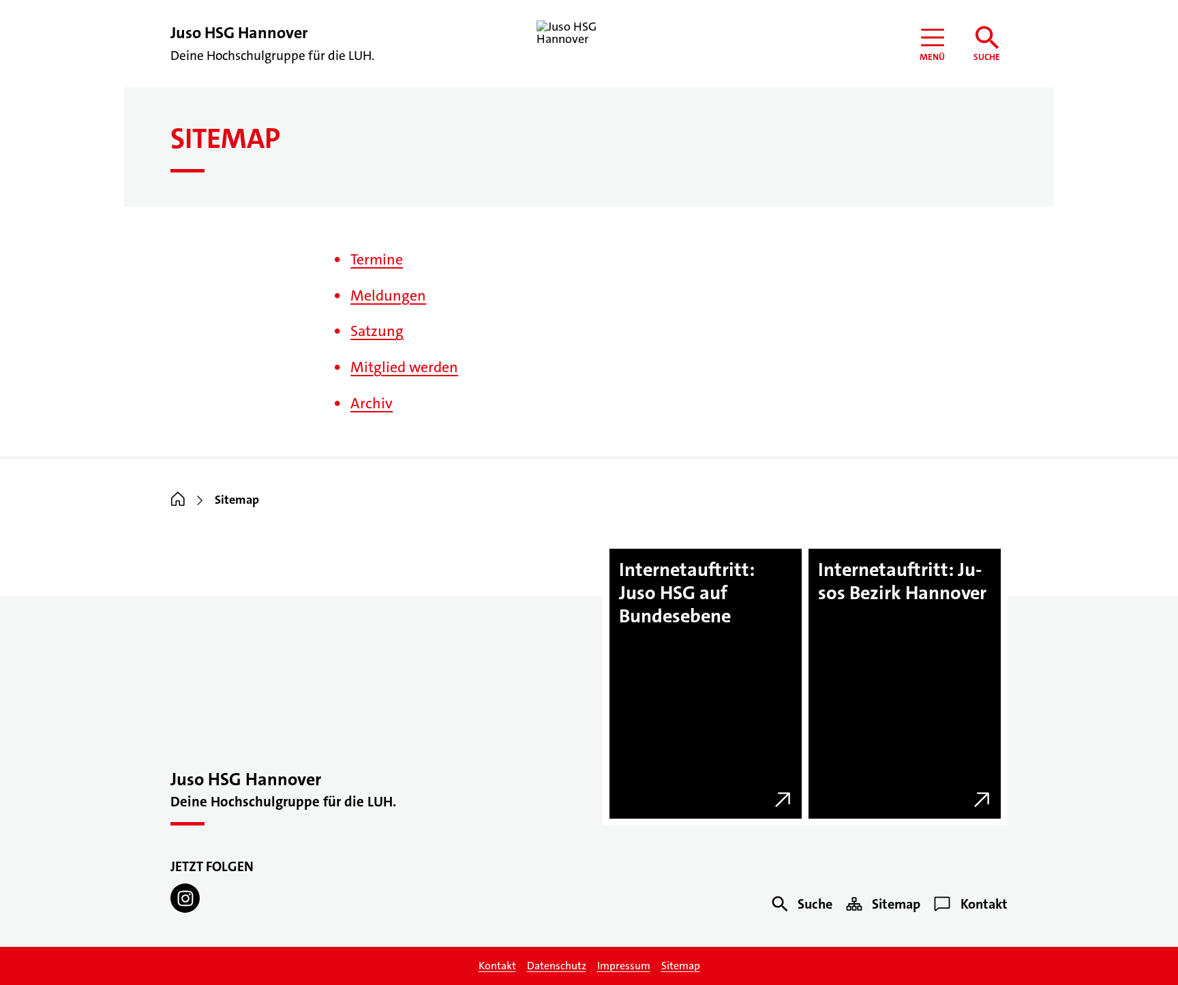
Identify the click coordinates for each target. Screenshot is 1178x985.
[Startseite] (177, 500)
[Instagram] (185, 898)
